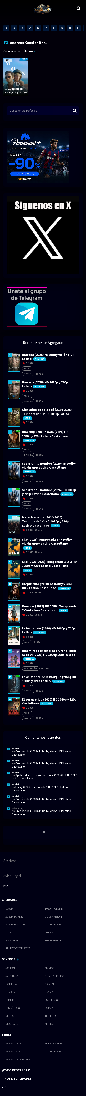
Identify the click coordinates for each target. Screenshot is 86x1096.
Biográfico (12, 1024)
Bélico (9, 1016)
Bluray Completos (17, 948)
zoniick (15, 748)
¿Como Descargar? (16, 1070)
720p (8, 932)
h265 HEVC (12, 940)
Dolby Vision (53, 916)
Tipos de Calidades (17, 1078)
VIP (4, 1087)
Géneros (8, 959)
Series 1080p (13, 1043)
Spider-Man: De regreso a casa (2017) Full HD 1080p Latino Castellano (45, 776)
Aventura (11, 976)
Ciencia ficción (55, 976)
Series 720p (12, 1051)
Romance (51, 1008)
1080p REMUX (53, 940)
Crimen (49, 984)
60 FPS (49, 932)
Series (6, 1034)
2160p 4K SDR (53, 924)
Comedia (11, 984)
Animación (51, 968)
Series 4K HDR (53, 1043)
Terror (10, 992)
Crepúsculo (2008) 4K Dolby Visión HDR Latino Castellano (41, 752)
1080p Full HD (54, 908)
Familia (9, 1000)
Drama (49, 992)
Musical (50, 1024)
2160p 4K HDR (14, 916)
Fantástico (12, 1008)
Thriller (50, 1016)
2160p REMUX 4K (15, 924)
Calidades (10, 899)
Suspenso (51, 1000)
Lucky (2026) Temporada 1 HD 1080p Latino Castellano (40, 788)
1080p (9, 908)
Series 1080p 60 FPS (17, 1059)
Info (5, 886)
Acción (10, 968)
